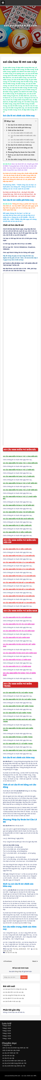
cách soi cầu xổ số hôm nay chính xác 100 (15, 1048)
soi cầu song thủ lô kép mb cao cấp (14, 995)
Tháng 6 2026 (6, 1025)
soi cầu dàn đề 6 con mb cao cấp (13, 992)
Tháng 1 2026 (6, 1038)
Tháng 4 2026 (6, 1031)
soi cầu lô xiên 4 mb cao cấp (11, 1001)
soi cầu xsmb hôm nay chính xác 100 (13, 1066)
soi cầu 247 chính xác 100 (10, 1053)
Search (24, 977)
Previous (8, 961)
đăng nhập (18, 971)
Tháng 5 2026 (6, 1028)
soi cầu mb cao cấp (8, 1055)
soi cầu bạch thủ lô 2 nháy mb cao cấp (15, 989)
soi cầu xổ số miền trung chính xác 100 (14, 1063)
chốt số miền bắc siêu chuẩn (11, 1050)
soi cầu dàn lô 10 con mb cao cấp (13, 998)
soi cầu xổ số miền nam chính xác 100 (14, 1060)
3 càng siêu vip (6, 1045)
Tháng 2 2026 (6, 1036)
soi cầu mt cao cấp (11, 952)
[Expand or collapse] (36, 121)
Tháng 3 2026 (6, 1033)
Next (34, 961)
